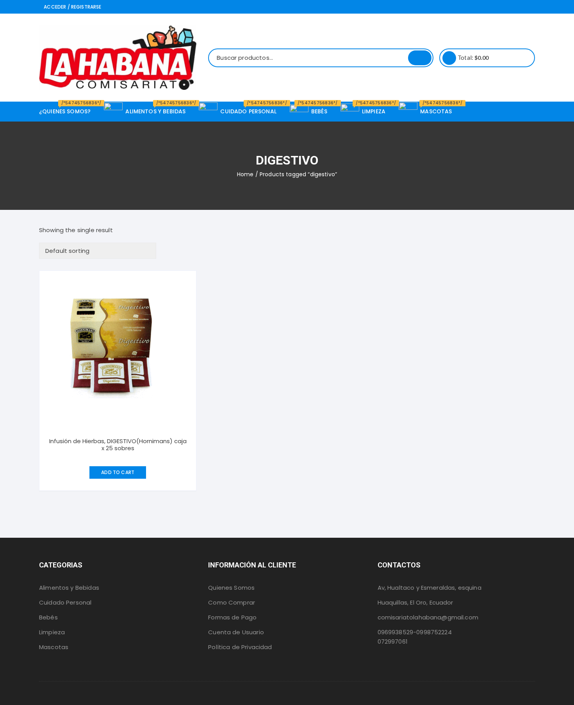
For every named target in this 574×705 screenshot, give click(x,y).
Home (245, 174)
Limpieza (52, 632)
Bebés (48, 617)
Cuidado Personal (65, 602)
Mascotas (53, 647)
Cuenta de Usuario (236, 632)
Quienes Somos (231, 587)
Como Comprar (231, 602)
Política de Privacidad (240, 647)
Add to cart (117, 472)
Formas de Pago (232, 617)
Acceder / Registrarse (72, 7)
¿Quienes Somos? (67, 108)
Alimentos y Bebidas (69, 587)
